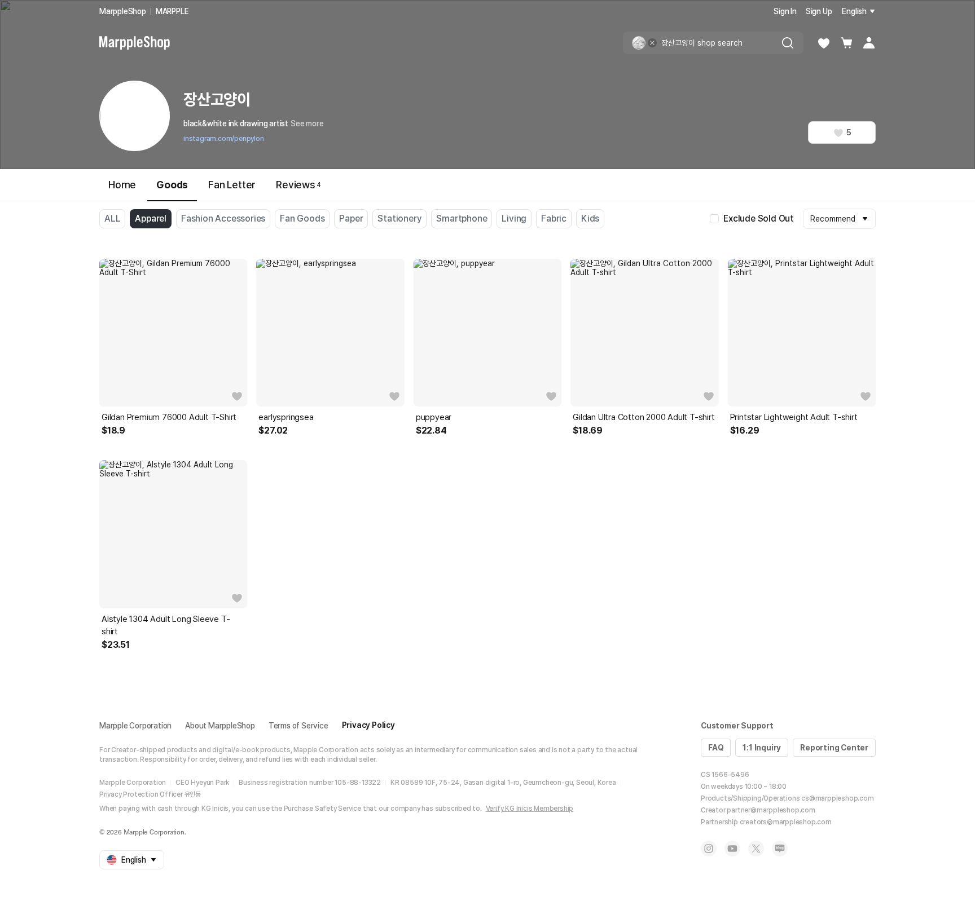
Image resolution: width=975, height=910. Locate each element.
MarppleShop (122, 11)
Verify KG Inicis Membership (530, 808)
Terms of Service (298, 725)
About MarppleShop (220, 725)
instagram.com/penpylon (223, 139)
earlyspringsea (285, 417)
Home (122, 185)
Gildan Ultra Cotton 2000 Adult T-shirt (643, 417)
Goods (172, 185)
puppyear (433, 417)
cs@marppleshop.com (837, 798)
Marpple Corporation (135, 725)
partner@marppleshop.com (771, 810)
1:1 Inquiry (762, 747)
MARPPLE (172, 11)
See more (307, 123)
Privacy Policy (368, 725)
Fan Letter (232, 185)
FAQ (715, 747)
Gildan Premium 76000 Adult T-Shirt (169, 417)
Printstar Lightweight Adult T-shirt (794, 417)
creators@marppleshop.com (786, 822)
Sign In (785, 11)
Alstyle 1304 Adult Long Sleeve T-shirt (166, 625)
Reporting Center (834, 747)
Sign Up (819, 11)
